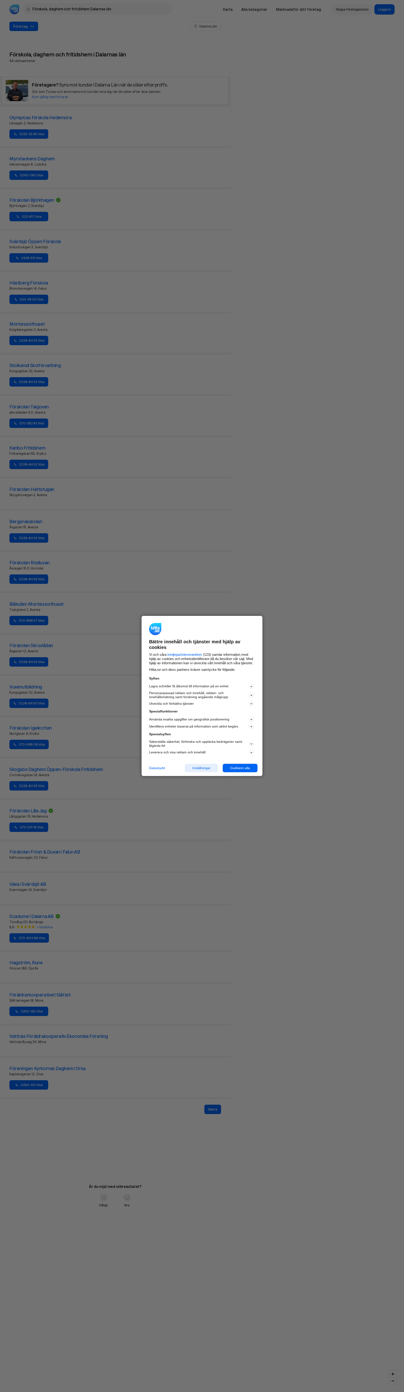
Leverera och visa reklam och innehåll (177, 752)
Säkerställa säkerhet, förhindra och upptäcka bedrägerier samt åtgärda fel (195, 743)
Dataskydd (157, 768)
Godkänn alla (240, 768)
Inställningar (201, 768)
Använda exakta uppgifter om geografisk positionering (189, 719)
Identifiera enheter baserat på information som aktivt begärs (193, 726)
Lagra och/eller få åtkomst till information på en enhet (188, 686)
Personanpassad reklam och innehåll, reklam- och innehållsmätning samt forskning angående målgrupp (188, 695)
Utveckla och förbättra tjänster (171, 703)
